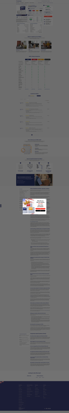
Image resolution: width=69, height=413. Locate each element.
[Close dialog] (45, 199)
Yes (40, 208)
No (40, 210)
